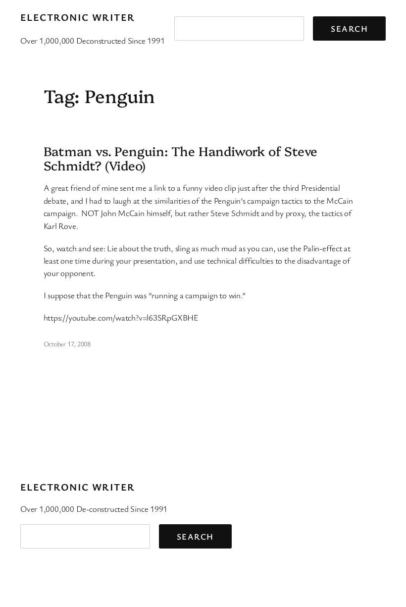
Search (349, 28)
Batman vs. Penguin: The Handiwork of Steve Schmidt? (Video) (181, 158)
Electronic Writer (77, 17)
